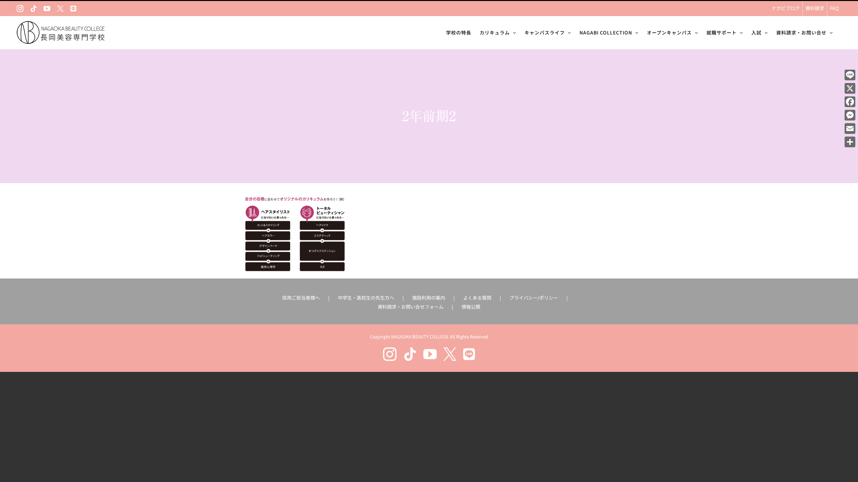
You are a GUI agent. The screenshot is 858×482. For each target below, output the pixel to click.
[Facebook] (850, 101)
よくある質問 (477, 297)
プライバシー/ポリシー (533, 297)
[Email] (850, 128)
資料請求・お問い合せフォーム (410, 306)
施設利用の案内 (428, 297)
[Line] (850, 75)
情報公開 (471, 306)
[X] (850, 88)
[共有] (850, 142)
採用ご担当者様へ (301, 297)
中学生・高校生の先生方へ (366, 297)
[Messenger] (850, 115)
